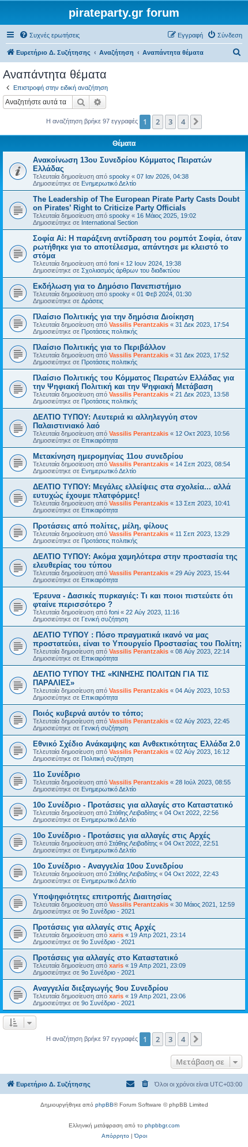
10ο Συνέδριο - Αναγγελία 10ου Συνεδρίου (108, 866)
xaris (116, 934)
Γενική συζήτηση (104, 619)
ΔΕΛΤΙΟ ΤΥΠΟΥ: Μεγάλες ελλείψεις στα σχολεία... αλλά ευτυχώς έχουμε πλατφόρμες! (132, 491)
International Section (109, 222)
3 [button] (170, 121)
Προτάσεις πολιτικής (109, 331)
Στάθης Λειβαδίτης (133, 812)
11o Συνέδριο (56, 774)
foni (114, 263)
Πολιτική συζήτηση (107, 758)
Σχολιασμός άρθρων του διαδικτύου (130, 270)
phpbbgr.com (162, 1125)
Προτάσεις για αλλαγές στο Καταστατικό (105, 957)
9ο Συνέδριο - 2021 (108, 911)
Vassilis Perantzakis (138, 324)
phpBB (104, 1104)
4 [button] (183, 121)
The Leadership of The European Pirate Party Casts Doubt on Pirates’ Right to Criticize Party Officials (136, 203)
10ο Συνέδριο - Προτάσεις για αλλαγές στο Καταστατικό (133, 805)
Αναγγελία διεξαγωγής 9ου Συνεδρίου (100, 988)
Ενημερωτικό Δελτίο (108, 183)
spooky (119, 176)
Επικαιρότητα (99, 440)
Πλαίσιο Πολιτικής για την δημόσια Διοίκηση (113, 316)
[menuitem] (49, 35)
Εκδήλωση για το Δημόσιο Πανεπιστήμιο (107, 286)
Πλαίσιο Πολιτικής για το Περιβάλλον (99, 347)
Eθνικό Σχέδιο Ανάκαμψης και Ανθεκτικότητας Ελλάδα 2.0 (136, 743)
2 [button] (158, 121)
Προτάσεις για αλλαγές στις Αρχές (94, 927)
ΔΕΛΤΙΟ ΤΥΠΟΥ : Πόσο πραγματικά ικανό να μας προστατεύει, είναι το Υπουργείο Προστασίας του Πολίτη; (137, 639)
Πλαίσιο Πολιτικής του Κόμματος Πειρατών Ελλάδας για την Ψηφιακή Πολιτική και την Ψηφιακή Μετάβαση (133, 382)
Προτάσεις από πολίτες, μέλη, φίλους (100, 526)
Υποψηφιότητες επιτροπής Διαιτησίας (102, 896)
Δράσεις (92, 300)
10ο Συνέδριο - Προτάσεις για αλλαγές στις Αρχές (122, 835)
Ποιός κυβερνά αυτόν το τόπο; (88, 713)
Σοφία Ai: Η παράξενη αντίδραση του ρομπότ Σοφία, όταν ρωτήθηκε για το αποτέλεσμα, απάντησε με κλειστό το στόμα (137, 247)
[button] (196, 122)
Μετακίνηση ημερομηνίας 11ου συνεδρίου (108, 456)
